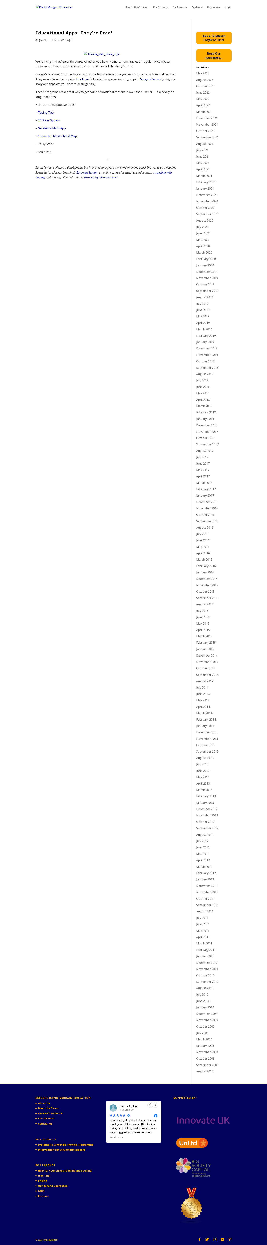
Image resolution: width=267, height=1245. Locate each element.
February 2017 (206, 489)
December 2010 (206, 963)
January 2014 (205, 726)
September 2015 (207, 598)
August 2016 (204, 528)
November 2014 (207, 662)
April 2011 (203, 937)
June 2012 (203, 847)
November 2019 (207, 278)
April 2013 (203, 783)
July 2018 (202, 380)
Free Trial (44, 1175)
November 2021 (207, 124)
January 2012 (205, 879)
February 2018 (206, 412)
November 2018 (207, 355)
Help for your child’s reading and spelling (65, 1170)
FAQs (41, 1191)
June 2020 (203, 233)
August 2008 (204, 1071)
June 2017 (203, 464)
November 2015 (207, 585)
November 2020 (207, 201)
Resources (213, 7)
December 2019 (206, 272)
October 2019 (205, 284)
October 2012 (205, 822)
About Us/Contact (137, 7)
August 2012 (204, 835)
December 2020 (206, 195)
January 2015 (205, 649)
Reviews (43, 1196)
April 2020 (203, 246)
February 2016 (206, 566)
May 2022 (202, 99)
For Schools (160, 7)
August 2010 (204, 988)
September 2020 (207, 214)
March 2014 (204, 713)
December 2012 (206, 809)
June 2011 (203, 924)
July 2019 (202, 304)
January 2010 (205, 1007)
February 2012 (206, 873)
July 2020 (202, 227)
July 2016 (202, 534)
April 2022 (203, 105)
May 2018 (202, 393)
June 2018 (203, 387)
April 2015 (203, 630)
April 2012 (203, 860)
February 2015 (206, 643)
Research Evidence (50, 1113)
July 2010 (202, 995)
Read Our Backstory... (213, 55)
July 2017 (202, 457)
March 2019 (204, 329)
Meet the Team (48, 1108)
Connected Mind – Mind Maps (58, 136)
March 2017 (204, 483)
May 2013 (202, 777)
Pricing (42, 1180)
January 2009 (205, 1046)
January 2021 (205, 188)
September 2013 (207, 751)
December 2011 (206, 886)
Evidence (197, 7)
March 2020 (204, 252)
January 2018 (205, 419)
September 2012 (207, 828)
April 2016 (203, 553)
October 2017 (205, 438)
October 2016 (205, 515)
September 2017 (207, 444)
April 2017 (203, 476)
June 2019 (203, 310)
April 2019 (203, 323)
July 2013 (202, 764)
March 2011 (204, 943)
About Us (44, 1103)
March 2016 (204, 560)
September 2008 (207, 1065)
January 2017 (205, 496)
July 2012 (202, 841)
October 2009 (205, 1027)
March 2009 (204, 1039)
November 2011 (207, 892)
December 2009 (206, 1014)
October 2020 (205, 208)
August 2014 (204, 681)
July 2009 (202, 1033)
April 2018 (203, 400)
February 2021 (206, 182)
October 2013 (205, 745)
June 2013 (203, 771)
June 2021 (203, 156)
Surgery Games (150, 79)
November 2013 (207, 739)
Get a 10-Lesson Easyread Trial (213, 38)
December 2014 (206, 655)
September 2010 (207, 982)
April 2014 (203, 707)
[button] (155, 1105)
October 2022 (205, 86)
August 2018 (204, 374)
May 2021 (202, 163)
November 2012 (207, 815)
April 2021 (203, 169)
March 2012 (204, 867)
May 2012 (202, 854)
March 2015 (204, 636)
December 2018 (206, 348)
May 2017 (202, 470)
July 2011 (202, 918)
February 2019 (206, 336)
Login (228, 7)
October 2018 (205, 361)
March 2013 (204, 790)
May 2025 (202, 73)
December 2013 (206, 732)
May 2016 (202, 547)
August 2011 (204, 911)
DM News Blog (61, 40)
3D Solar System (49, 120)
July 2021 (202, 150)
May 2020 (202, 240)
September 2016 (207, 521)
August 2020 (204, 220)
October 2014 (205, 668)
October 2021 (205, 131)
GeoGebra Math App (52, 128)
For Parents (179, 7)
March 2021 (204, 176)
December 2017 (206, 425)
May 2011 (202, 931)
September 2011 (207, 905)
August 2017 (204, 451)
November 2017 (207, 432)
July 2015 (202, 611)
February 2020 (206, 259)
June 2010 (203, 1001)
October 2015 (205, 592)
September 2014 (207, 675)
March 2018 (204, 406)
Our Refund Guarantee (53, 1186)
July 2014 (202, 687)
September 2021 (207, 137)
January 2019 (205, 342)
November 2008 (207, 1052)
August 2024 (204, 80)
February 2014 (206, 719)
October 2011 (205, 899)
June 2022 (203, 92)
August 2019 (204, 297)
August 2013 (204, 758)
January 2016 (205, 572)
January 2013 (205, 803)
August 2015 (204, 604)
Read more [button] (116, 1137)
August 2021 (204, 144)
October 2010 (205, 975)
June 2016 (203, 540)
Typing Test (46, 112)
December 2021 (206, 118)
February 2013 (206, 796)
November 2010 (207, 969)
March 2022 (204, 112)
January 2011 (205, 956)
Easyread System (87, 172)
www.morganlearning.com (101, 177)
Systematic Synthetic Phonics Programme (65, 1144)
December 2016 (206, 502)
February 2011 (206, 950)
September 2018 (207, 368)
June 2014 (203, 694)
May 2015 (202, 623)
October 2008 (205, 1059)
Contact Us (45, 1123)
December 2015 (206, 579)
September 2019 (207, 291)
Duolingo (83, 79)
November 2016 (207, 508)
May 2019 (202, 316)
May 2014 (202, 700)
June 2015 (203, 617)
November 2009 (207, 1020)
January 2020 (205, 265)
